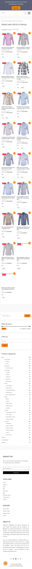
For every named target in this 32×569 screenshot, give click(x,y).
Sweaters (8, 379)
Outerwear (7, 370)
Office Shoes (9, 403)
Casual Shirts (9, 385)
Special (3, 437)
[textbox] (16, 341)
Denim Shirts (9, 387)
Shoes (6, 397)
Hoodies (8, 372)
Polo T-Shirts (9, 414)
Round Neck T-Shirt (10, 416)
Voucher (3, 442)
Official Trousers (10, 430)
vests (7, 363)
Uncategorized (5, 439)
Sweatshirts (9, 381)
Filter (4, 328)
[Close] (30, 5)
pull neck (8, 376)
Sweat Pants (9, 434)
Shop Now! (16, 8)
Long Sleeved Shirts (10, 390)
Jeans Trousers (9, 425)
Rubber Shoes (9, 405)
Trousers (7, 421)
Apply (4, 345)
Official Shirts (9, 392)
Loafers (7, 401)
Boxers (7, 361)
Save (5, 34)
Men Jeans (7, 365)
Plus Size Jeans (9, 368)
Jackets (8, 374)
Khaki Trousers (9, 428)
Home (3, 21)
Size (2, 54)
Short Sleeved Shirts (10, 394)
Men (3, 357)
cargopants (8, 423)
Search (27, 315)
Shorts (7, 432)
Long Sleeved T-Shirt (11, 412)
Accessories (7, 359)
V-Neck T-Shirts (9, 419)
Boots (7, 399)
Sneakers (8, 408)
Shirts (6, 383)
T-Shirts (6, 410)
